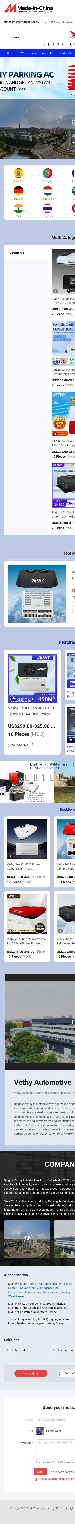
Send (40, 1472)
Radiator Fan (50, 1292)
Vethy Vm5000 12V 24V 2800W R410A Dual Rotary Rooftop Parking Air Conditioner (26, 941)
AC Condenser (45, 1288)
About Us (47, 53)
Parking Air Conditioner (43, 1284)
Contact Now (20, 744)
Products (30, 53)
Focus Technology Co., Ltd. (50, 1508)
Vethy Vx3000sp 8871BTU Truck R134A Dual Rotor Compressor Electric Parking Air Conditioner (31, 711)
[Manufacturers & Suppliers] (29, 8)
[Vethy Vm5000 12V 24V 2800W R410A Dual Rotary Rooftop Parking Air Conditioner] (27, 914)
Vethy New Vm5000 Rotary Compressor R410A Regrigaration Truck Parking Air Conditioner (26, 866)
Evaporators (33, 1292)
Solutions (65, 53)
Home (10, 53)
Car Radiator (26, 1288)
